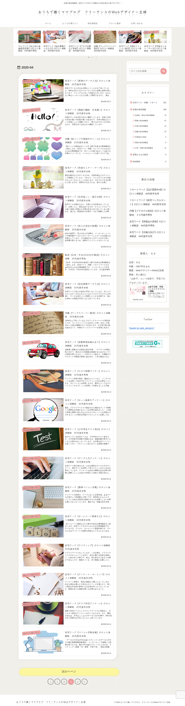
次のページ (69, 671)
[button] (163, 71)
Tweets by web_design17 (141, 328)
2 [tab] (92, 57)
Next (169, 42)
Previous (15, 42)
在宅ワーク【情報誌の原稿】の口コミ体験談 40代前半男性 (148, 223)
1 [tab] (88, 57)
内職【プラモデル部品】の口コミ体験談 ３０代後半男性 (148, 213)
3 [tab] (96, 57)
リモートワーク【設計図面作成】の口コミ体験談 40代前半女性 (148, 191)
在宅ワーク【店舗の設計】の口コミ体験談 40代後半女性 (148, 234)
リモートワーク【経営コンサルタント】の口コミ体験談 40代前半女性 (148, 202)
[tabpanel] (29, 41)
